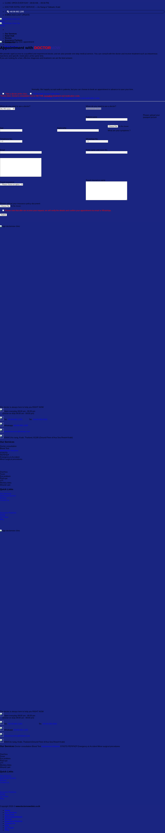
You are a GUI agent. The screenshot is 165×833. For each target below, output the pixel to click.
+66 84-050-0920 (40, 419)
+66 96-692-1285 (15, 419)
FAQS (2, 515)
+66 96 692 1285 (16, 12)
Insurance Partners (13, 40)
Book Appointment (13, 817)
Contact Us (10, 823)
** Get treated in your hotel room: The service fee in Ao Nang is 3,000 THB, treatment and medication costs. (50, 98)
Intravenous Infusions (9, 451)
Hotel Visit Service (8, 496)
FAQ (7, 826)
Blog (2, 519)
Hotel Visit (9, 36)
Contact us (4, 500)
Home (7, 810)
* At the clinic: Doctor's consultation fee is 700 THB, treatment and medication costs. (40, 96)
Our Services (11, 34)
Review (8, 38)
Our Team (4, 517)
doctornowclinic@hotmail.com (17, 431)
